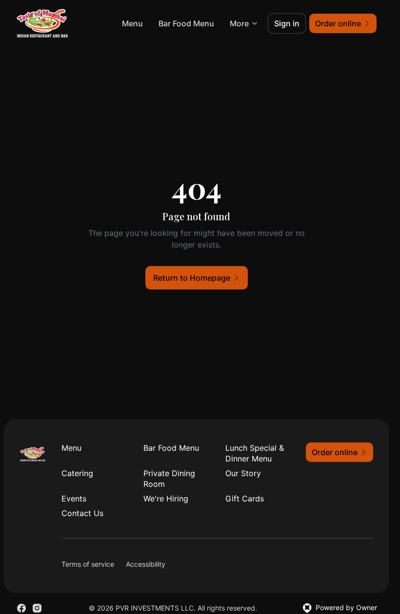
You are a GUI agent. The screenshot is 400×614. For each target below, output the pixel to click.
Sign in (287, 23)
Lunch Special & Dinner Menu (254, 453)
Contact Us (82, 513)
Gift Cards (244, 498)
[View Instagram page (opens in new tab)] (37, 608)
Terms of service (87, 564)
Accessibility (145, 564)
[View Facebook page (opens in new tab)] (21, 608)
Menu (132, 23)
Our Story (243, 473)
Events (73, 498)
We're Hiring (165, 498)
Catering (77, 473)
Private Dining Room (169, 478)
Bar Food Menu (186, 23)
